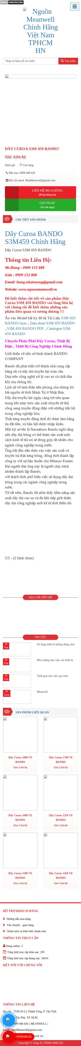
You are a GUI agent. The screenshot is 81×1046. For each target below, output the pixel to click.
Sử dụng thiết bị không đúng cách (56, 644)
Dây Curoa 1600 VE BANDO (20, 817)
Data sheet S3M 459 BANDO (52, 323)
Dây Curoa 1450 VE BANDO (61, 875)
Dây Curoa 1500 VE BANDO (20, 875)
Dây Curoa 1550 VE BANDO (61, 817)
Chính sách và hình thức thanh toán (26, 931)
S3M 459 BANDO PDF (25, 328)
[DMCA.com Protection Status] (12, 2)
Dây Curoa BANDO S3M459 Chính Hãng (35, 238)
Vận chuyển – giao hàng (20, 925)
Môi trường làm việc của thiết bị (55, 660)
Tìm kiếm (69, 61)
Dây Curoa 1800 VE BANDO (20, 759)
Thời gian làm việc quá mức (52, 676)
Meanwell (42, 691)
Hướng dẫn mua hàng (19, 918)
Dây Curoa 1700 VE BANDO (61, 759)
